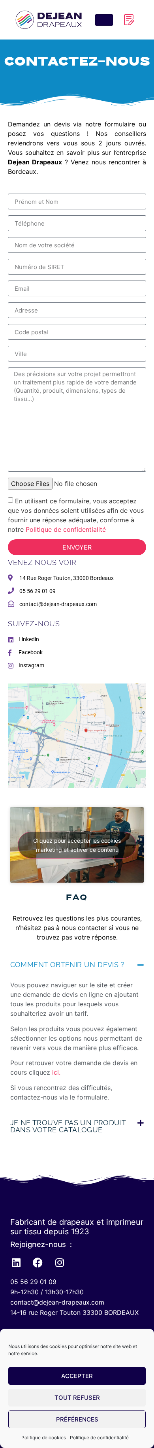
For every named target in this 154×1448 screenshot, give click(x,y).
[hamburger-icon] (104, 20)
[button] (77, 964)
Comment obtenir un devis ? (67, 964)
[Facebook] (38, 1263)
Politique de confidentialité (99, 1437)
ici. (56, 1072)
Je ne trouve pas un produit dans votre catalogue (68, 1126)
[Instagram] (59, 1263)
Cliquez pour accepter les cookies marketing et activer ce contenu (77, 845)
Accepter (77, 1376)
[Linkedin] (16, 1263)
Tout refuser (77, 1397)
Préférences (77, 1419)
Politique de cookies (43, 1437)
